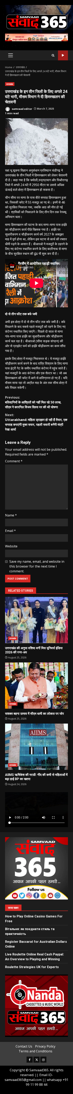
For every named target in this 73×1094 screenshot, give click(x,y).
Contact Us (24, 1046)
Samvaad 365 (63, 55)
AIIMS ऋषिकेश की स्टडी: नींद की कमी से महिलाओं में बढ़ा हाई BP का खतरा (36, 747)
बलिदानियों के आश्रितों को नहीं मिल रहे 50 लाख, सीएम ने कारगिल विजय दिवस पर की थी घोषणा (33, 402)
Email (10, 530)
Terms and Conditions (35, 1051)
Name (11, 515)
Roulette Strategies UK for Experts (32, 967)
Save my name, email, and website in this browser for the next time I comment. (36, 566)
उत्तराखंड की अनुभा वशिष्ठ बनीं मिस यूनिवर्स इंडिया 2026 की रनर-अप (36, 620)
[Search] (53, 55)
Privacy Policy (45, 1046)
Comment (14, 461)
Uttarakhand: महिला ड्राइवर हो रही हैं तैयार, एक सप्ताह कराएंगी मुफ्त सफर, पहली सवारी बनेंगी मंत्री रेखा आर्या (36, 422)
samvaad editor (21, 108)
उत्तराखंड (9, 84)
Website (11, 546)
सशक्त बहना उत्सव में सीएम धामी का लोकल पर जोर (36, 685)
